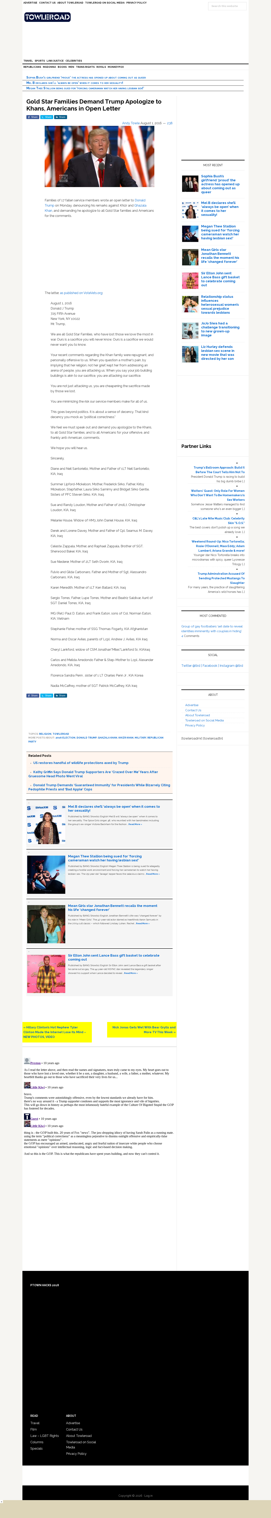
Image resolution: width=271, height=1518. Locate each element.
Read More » (135, 824)
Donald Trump (87, 737)
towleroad (61, 734)
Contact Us (193, 710)
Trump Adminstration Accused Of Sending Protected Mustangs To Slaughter (221, 578)
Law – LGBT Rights (44, 1436)
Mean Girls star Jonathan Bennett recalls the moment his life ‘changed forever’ (220, 256)
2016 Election (65, 737)
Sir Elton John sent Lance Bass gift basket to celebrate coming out (220, 279)
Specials (36, 1448)
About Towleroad (197, 715)
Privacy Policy (195, 725)
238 (170, 123)
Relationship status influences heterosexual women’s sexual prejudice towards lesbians (220, 304)
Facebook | (211, 666)
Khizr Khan (126, 737)
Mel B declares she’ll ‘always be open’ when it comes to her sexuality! (74, 83)
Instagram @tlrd (231, 666)
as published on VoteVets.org (81, 293)
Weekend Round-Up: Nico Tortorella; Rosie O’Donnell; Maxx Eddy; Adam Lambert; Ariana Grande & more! (218, 546)
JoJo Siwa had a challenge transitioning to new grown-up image (220, 329)
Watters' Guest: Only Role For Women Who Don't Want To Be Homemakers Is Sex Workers (217, 495)
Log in (148, 1495)
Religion (45, 734)
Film (33, 1429)
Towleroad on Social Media (204, 720)
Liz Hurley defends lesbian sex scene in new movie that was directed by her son (217, 353)
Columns (36, 1442)
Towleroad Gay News (136, 17)
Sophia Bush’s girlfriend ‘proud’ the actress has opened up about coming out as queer (86, 77)
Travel (34, 1423)
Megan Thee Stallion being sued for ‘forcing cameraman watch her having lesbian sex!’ (85, 88)
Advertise (191, 705)
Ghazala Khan (107, 737)
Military (140, 737)
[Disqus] (99, 1106)
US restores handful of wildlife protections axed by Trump (81, 763)
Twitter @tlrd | (192, 666)
